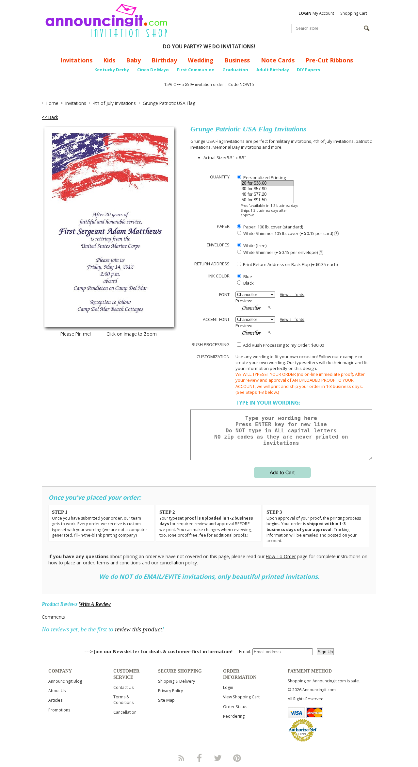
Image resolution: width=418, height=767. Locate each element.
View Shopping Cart (241, 697)
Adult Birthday (272, 70)
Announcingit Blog (65, 681)
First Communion (196, 70)
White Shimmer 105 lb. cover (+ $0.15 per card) (289, 233)
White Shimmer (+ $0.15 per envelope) (282, 252)
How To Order (281, 556)
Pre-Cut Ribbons (329, 60)
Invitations (76, 60)
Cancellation (125, 712)
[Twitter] (218, 758)
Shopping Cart (353, 13)
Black (248, 283)
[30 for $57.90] (267, 189)
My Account (316, 13)
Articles (55, 700)
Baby (133, 60)
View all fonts (292, 294)
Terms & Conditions (123, 699)
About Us (57, 690)
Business (237, 60)
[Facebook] (199, 758)
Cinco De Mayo (153, 70)
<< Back (50, 117)
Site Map (166, 700)
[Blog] (181, 758)
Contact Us (123, 687)
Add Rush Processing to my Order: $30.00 (283, 345)
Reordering (234, 716)
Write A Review (95, 604)
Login (228, 687)
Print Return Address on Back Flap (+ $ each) (290, 264)
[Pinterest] (237, 758)
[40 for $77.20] (267, 194)
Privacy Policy (170, 690)
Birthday (164, 60)
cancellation (172, 562)
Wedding (201, 60)
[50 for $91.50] (267, 200)
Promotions (59, 710)
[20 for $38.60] (267, 183)
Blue (247, 276)
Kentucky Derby (111, 70)
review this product (138, 629)
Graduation (235, 70)
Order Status (235, 706)
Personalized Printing (264, 177)
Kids (109, 60)
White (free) (254, 245)
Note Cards (278, 60)
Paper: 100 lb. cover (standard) (272, 227)
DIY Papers (308, 70)
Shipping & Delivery (176, 681)
